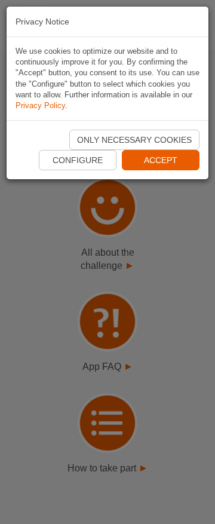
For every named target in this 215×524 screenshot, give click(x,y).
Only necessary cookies (134, 140)
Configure (78, 160)
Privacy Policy (40, 105)
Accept (160, 160)
